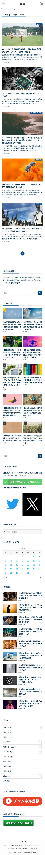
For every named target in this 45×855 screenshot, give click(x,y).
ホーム (6, 845)
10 (28, 561)
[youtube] (22, 841)
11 (34, 561)
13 (5, 565)
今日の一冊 (7, 761)
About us (6, 776)
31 (28, 573)
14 (11, 565)
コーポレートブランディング (32, 845)
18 (34, 565)
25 (34, 569)
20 (5, 569)
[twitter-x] (20, 841)
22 (17, 569)
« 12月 (5, 577)
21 (11, 569)
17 (28, 565)
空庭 (22, 3)
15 (17, 565)
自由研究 (6, 742)
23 (22, 569)
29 (17, 573)
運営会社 (6, 781)
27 (5, 573)
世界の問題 (7, 766)
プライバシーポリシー (16, 845)
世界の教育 (7, 771)
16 (22, 565)
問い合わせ (11, 848)
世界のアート (8, 737)
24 (28, 569)
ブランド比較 (8, 756)
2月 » (40, 577)
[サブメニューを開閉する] (40, 727)
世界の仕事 (7, 732)
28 (11, 573)
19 (39, 565)
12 (39, 561)
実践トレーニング (9, 747)
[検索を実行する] (40, 293)
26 (39, 569)
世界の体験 (7, 727)
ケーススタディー (9, 752)
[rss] (25, 841)
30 (22, 573)
